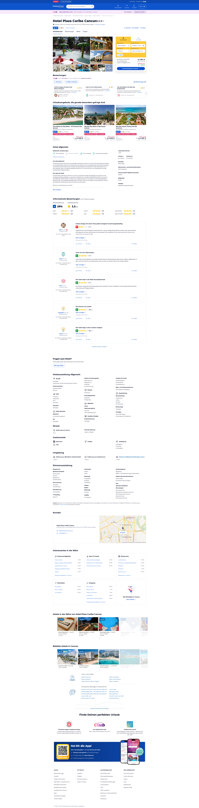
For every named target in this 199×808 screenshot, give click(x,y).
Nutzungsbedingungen (106, 776)
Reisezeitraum (135, 43)
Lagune (57, 572)
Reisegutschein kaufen (60, 787)
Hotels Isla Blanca (86, 679)
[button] (71, 50)
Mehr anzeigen (57, 189)
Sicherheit (103, 796)
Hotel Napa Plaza (113, 694)
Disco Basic (58, 586)
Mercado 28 (90, 586)
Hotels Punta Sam (86, 677)
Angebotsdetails (63, 504)
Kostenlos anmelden (139, 12)
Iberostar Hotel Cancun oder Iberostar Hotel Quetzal (94, 689)
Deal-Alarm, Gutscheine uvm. (62, 782)
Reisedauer (120, 48)
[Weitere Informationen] (139, 65)
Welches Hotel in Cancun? (88, 698)
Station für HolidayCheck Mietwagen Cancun (132, 457)
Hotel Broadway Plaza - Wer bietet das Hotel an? (93, 691)
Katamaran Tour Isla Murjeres (94, 563)
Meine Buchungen (59, 773)
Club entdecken (128, 12)
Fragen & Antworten (59, 779)
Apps (55, 793)
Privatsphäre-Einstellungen (107, 782)
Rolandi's (120, 566)
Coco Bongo (58, 592)
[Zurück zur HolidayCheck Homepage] (58, 6)
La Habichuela (122, 560)
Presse (125, 779)
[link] (118, 6)
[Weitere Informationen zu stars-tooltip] (103, 21)
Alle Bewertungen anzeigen (99, 346)
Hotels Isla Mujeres (114, 677)
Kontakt (131, 1)
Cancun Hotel (112, 689)
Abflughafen (120, 43)
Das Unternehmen (129, 773)
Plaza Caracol (90, 589)
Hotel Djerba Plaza (114, 691)
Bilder (78, 31)
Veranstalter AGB (105, 773)
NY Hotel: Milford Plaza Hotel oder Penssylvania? (94, 694)
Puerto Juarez (58, 560)
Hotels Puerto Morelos (115, 679)
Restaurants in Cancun (124, 575)
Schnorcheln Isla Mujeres (93, 560)
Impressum (103, 798)
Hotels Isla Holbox (113, 681)
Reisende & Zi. (135, 48)
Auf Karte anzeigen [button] (100, 24)
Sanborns (120, 569)
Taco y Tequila (58, 589)
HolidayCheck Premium (60, 790)
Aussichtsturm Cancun (61, 566)
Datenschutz (103, 779)
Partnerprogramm (82, 779)
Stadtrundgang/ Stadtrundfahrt (63, 563)
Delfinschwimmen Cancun (94, 566)
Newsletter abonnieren (60, 784)
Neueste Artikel (128, 787)
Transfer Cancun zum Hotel (116, 696)
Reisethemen (127, 784)
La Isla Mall (89, 595)
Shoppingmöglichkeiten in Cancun (96, 602)
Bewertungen (69, 31)
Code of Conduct (81, 782)
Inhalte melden (58, 798)
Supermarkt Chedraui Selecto (95, 598)
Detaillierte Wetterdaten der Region (99, 708)
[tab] (123, 39)
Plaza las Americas (92, 592)
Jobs (125, 782)
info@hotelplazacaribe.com (66, 530)
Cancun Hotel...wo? (86, 696)
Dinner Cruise (122, 572)
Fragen (85, 31)
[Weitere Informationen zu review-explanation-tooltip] (74, 28)
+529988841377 (63, 533)
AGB (101, 787)
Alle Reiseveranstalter (60, 796)
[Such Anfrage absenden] (92, 6)
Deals (55, 1)
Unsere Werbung (128, 776)
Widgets (79, 776)
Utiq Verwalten (104, 784)
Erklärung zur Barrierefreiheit (108, 793)
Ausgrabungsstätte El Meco (62, 569)
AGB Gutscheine (104, 790)
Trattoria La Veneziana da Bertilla (127, 563)
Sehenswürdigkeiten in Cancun (63, 575)
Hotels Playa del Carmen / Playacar (90, 681)
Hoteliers (79, 773)
